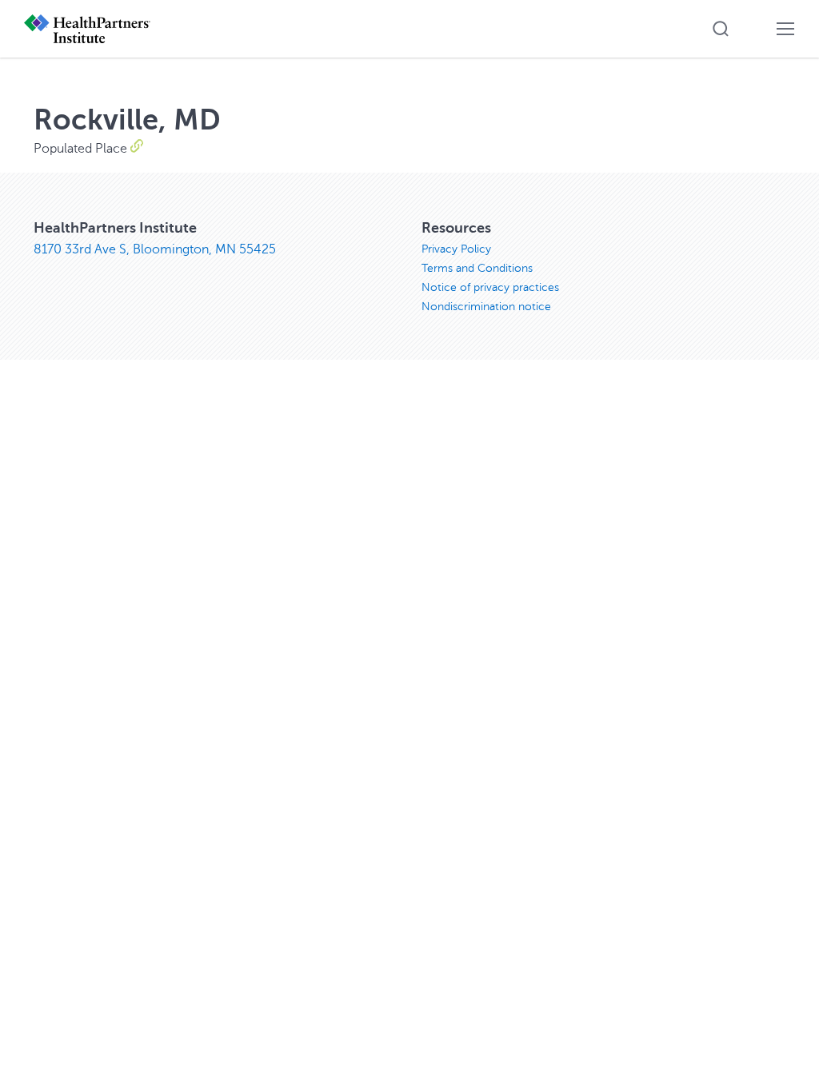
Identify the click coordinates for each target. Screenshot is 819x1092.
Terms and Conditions (477, 268)
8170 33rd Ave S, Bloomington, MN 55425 (155, 249)
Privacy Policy (456, 249)
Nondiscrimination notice (486, 307)
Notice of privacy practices (490, 287)
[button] (720, 28)
